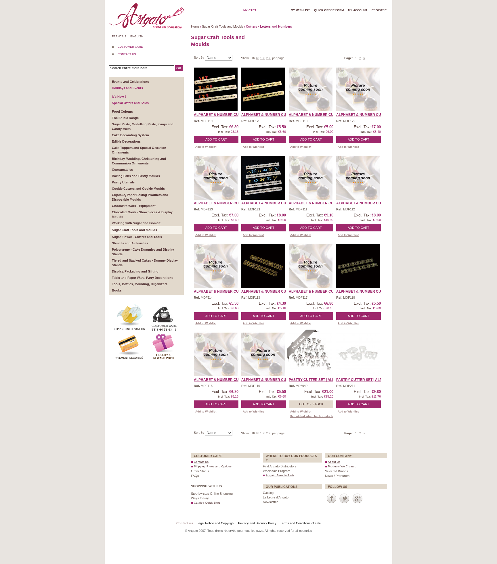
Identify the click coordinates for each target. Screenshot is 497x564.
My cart (249, 10)
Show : (246, 58)
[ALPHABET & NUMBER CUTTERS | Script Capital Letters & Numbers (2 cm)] (216, 354)
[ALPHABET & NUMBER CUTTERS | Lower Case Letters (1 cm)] (216, 266)
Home (195, 26)
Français (119, 36)
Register (379, 10)
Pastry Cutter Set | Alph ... (315, 380)
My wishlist (300, 10)
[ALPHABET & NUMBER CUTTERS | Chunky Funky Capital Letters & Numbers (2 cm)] (358, 89)
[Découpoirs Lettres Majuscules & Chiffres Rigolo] (263, 178)
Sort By (199, 57)
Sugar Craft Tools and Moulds (222, 26)
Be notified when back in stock (311, 416)
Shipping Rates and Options (213, 466)
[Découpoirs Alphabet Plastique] (358, 354)
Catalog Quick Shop (207, 502)
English (136, 36)
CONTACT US (127, 54)
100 (262, 58)
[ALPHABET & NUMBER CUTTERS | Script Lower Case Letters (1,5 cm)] (263, 354)
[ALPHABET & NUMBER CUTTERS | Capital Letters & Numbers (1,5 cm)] (310, 89)
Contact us (184, 523)
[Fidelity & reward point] (163, 334)
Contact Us (201, 461)
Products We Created (342, 466)
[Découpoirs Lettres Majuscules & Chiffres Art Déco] (216, 89)
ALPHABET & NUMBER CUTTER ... (222, 115)
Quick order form (329, 10)
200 (268, 58)
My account (357, 10)
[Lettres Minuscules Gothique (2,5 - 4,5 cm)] (358, 266)
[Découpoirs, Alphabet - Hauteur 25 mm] (310, 354)
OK (178, 68)
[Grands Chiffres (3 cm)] (263, 266)
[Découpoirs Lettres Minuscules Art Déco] (263, 89)
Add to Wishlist (205, 146)
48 (257, 58)
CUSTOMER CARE (130, 46)
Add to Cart (216, 139)
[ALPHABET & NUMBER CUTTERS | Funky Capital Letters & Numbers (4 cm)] (310, 178)
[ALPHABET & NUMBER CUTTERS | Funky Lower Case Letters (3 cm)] (358, 178)
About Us (334, 461)
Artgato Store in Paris (280, 475)
